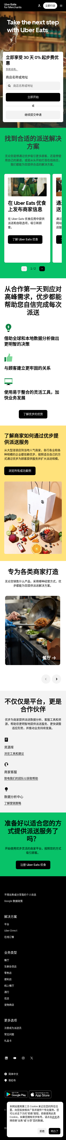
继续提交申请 (33, 114)
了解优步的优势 (33, 414)
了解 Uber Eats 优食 (25, 239)
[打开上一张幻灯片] (46, 679)
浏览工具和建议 (14, 753)
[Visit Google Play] (16, 1094)
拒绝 (42, 1131)
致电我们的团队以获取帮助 (21, 778)
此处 (54, 1117)
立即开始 (33, 97)
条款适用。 (12, 69)
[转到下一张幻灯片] (56, 679)
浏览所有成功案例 (20, 470)
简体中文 (13, 1074)
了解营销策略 (12, 803)
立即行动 (50, 5)
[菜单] (61, 5)
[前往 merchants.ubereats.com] (12, 5)
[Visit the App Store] (40, 1095)
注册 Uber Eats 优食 (33, 865)
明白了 (54, 1131)
